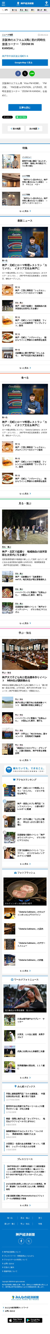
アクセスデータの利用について (15, 1260)
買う (32, 10)
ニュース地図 (7, 35)
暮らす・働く (42, 10)
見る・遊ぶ (24, 10)
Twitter (29, 1241)
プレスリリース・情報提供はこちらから (19, 1256)
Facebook (21, 1241)
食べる (14, 10)
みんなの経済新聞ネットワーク (25, 1298)
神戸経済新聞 (25, 3)
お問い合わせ (9, 1263)
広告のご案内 (9, 1267)
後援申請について (10, 1271)
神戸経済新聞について (12, 1252)
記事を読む (25, 107)
